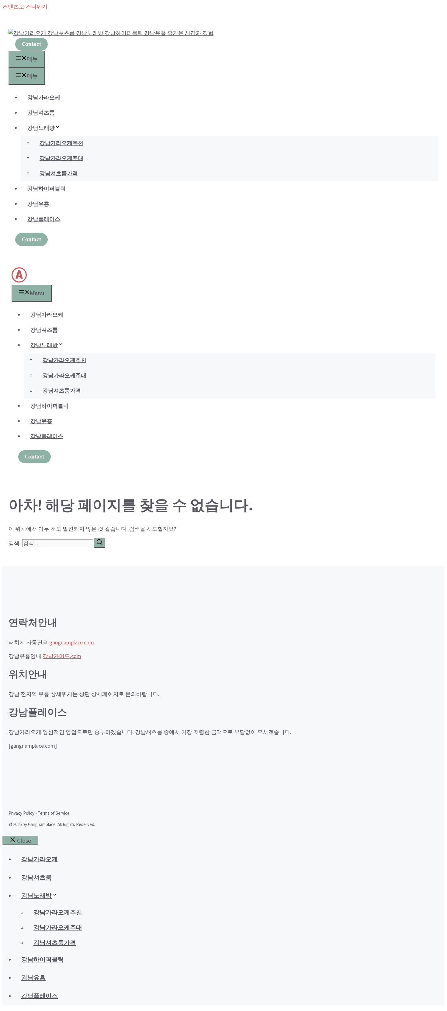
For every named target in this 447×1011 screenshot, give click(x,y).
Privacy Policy (21, 813)
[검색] (99, 543)
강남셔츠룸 (41, 112)
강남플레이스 (43, 219)
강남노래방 (41, 128)
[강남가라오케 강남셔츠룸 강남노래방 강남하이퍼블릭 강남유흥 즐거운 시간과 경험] (19, 280)
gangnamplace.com (71, 642)
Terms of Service (54, 813)
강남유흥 (38, 203)
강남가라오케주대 (61, 158)
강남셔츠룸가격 (59, 173)
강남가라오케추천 (61, 143)
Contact (31, 44)
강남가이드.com (62, 656)
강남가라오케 (43, 97)
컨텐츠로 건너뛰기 (24, 6)
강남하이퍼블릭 (46, 188)
